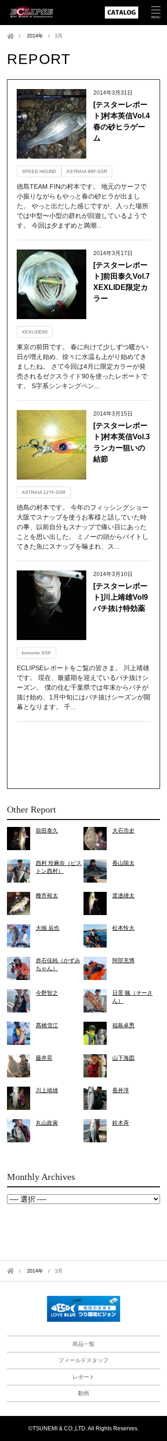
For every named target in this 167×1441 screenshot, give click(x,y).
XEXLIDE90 (35, 331)
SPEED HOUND (39, 171)
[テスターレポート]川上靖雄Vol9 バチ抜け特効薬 (124, 597)
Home (10, 35)
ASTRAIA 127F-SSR (43, 492)
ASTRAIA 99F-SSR (86, 171)
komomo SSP (36, 652)
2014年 (35, 35)
